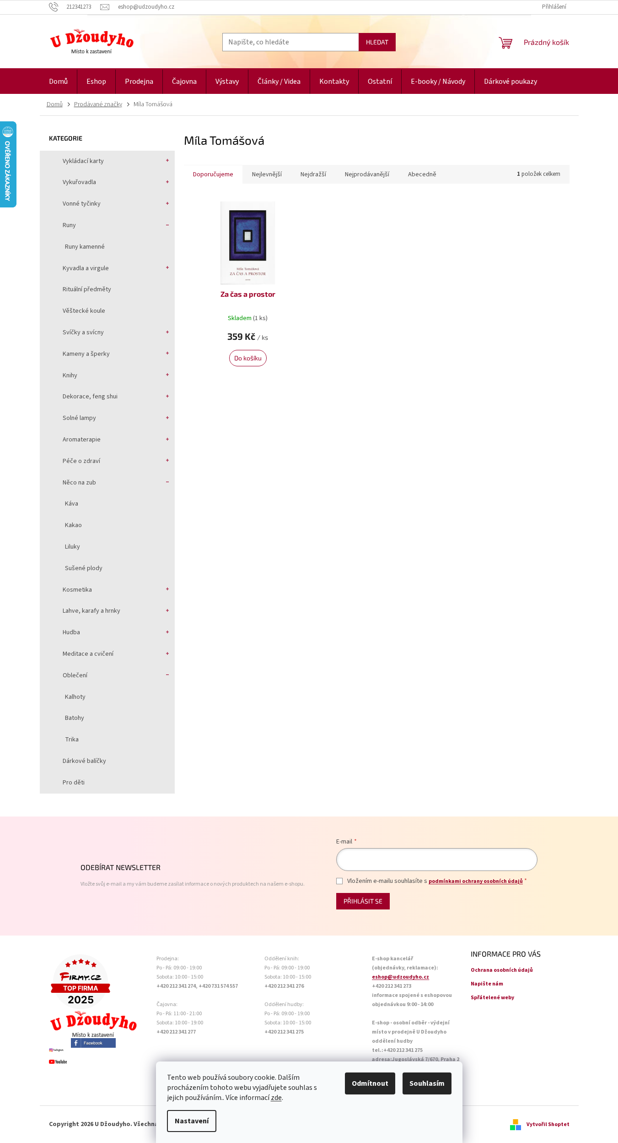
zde (276, 1098)
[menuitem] (58, 82)
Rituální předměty (87, 289)
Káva (71, 503)
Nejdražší (313, 174)
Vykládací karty (83, 161)
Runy (69, 225)
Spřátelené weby (492, 997)
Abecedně (422, 174)
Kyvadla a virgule (86, 268)
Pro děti (74, 782)
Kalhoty (75, 697)
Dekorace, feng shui (90, 396)
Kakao (73, 525)
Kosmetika (77, 589)
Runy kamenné (85, 246)
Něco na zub (79, 482)
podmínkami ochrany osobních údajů (476, 881)
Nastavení (192, 1121)
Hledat (377, 42)
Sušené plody (83, 568)
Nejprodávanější (367, 174)
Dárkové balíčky (84, 761)
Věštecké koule (84, 311)
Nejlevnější (267, 174)
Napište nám (487, 984)
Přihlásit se (363, 901)
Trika (72, 739)
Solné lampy (79, 418)
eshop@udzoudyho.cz (400, 977)
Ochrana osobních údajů (502, 970)
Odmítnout (370, 1083)
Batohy (74, 718)
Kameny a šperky (86, 354)
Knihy (70, 375)
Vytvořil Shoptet (548, 1124)
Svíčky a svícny (83, 332)
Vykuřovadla (79, 182)
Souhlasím (427, 1083)
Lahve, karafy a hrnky (91, 610)
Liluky (72, 546)
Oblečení (75, 675)
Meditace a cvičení (88, 654)
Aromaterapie (82, 439)
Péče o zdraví (81, 461)
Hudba (71, 632)
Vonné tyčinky (82, 203)
